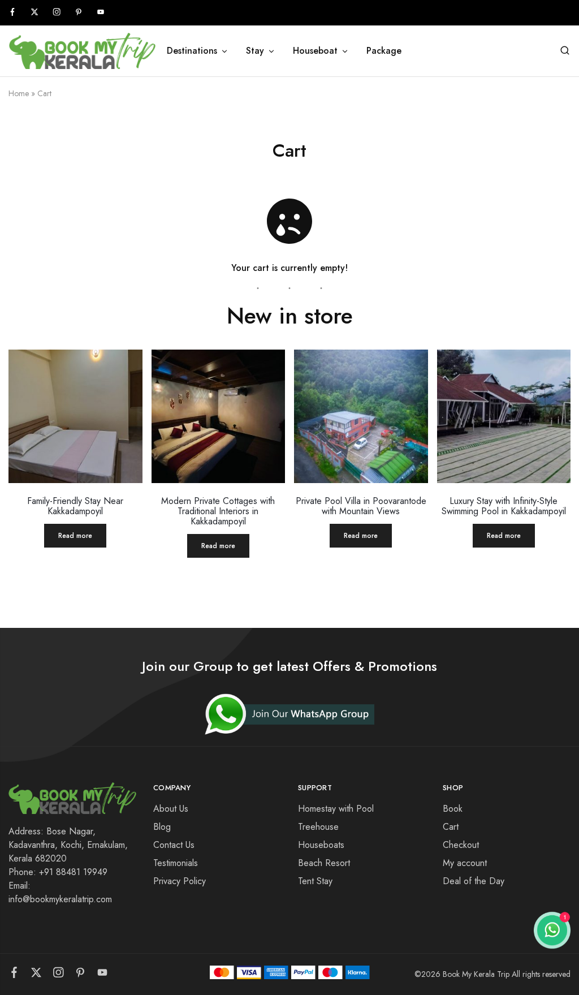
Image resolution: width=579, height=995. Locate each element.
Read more (75, 536)
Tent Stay (315, 881)
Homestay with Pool (336, 808)
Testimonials (175, 862)
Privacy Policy (179, 881)
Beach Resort (324, 862)
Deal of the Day (473, 881)
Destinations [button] (192, 51)
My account (465, 862)
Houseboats (321, 844)
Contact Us (174, 844)
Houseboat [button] (315, 51)
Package (383, 51)
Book (453, 808)
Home (18, 93)
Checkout (461, 844)
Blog (162, 826)
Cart (451, 826)
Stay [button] (255, 51)
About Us (170, 808)
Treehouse (318, 826)
